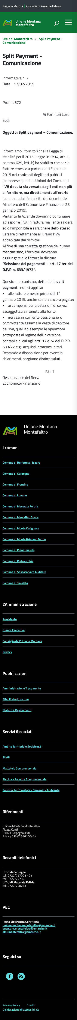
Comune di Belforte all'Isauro (21, 462)
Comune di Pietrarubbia (18, 561)
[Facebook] (9, 977)
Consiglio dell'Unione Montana (22, 641)
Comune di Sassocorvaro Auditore (24, 572)
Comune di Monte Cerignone (21, 528)
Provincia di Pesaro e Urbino (43, 6)
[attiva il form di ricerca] (56, 23)
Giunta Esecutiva (14, 630)
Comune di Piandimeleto (18, 550)
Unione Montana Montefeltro (28, 23)
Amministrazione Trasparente (22, 688)
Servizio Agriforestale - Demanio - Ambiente (31, 790)
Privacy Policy (11, 1005)
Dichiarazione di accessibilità (21, 1009)
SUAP (6, 757)
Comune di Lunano (15, 495)
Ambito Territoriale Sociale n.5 (22, 746)
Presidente (10, 619)
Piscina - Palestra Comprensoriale (24, 779)
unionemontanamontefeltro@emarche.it (29, 925)
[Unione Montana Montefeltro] (7, 22)
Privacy (7, 652)
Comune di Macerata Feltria (20, 506)
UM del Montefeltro (18, 38)
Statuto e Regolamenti (17, 710)
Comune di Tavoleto (15, 583)
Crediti (31, 1005)
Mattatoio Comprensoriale (19, 768)
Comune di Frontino (15, 484)
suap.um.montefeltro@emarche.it (25, 928)
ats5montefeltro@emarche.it (22, 932)
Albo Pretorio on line (16, 699)
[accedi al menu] (68, 22)
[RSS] (21, 977)
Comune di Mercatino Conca (20, 517)
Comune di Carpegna (16, 473)
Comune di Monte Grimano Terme (24, 539)
